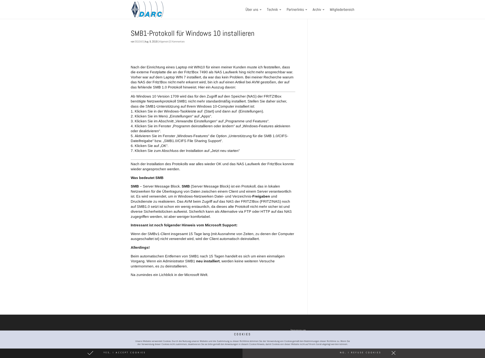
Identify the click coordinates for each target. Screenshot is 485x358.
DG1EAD (139, 41)
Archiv (317, 10)
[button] (121, 353)
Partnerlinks (295, 10)
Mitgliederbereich (342, 10)
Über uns (252, 10)
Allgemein (163, 41)
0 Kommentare (177, 41)
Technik (272, 10)
